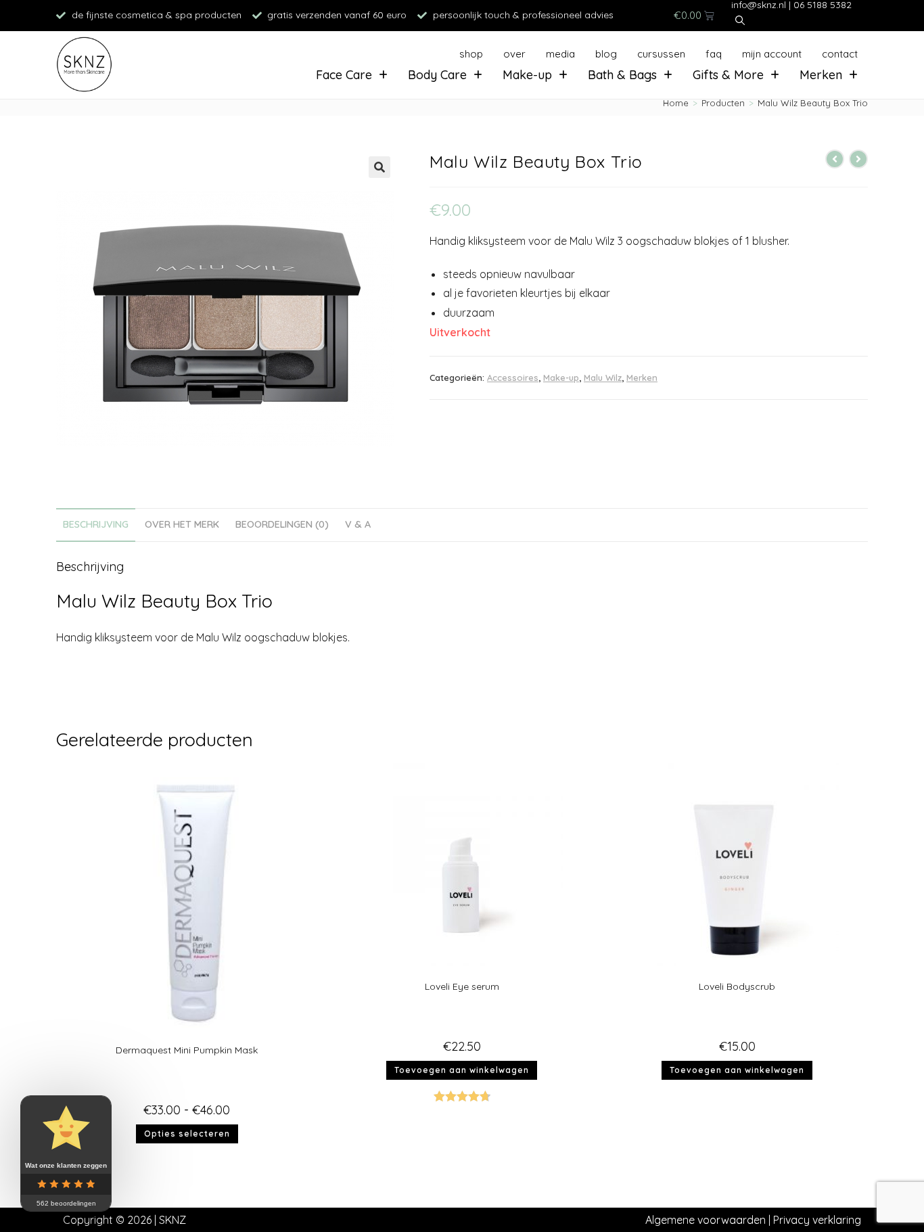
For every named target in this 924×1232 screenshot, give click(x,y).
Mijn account (772, 53)
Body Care (437, 75)
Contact (840, 53)
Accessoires (512, 377)
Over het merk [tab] (182, 524)
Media (560, 53)
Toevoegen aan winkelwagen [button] (461, 1070)
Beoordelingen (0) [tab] (282, 524)
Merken (821, 75)
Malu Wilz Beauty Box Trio (813, 102)
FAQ (714, 53)
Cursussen (661, 53)
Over (514, 53)
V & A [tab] (358, 524)
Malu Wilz (603, 377)
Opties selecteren (187, 1133)
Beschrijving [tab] (96, 524)
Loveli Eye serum (462, 986)
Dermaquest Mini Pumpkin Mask (187, 1050)
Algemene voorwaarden (705, 1220)
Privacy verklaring (817, 1220)
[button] (379, 167)
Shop (471, 53)
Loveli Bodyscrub (737, 986)
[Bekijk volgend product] (858, 159)
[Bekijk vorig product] (834, 159)
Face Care (344, 75)
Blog (606, 53)
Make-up (527, 75)
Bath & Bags (622, 75)
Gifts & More (728, 75)
